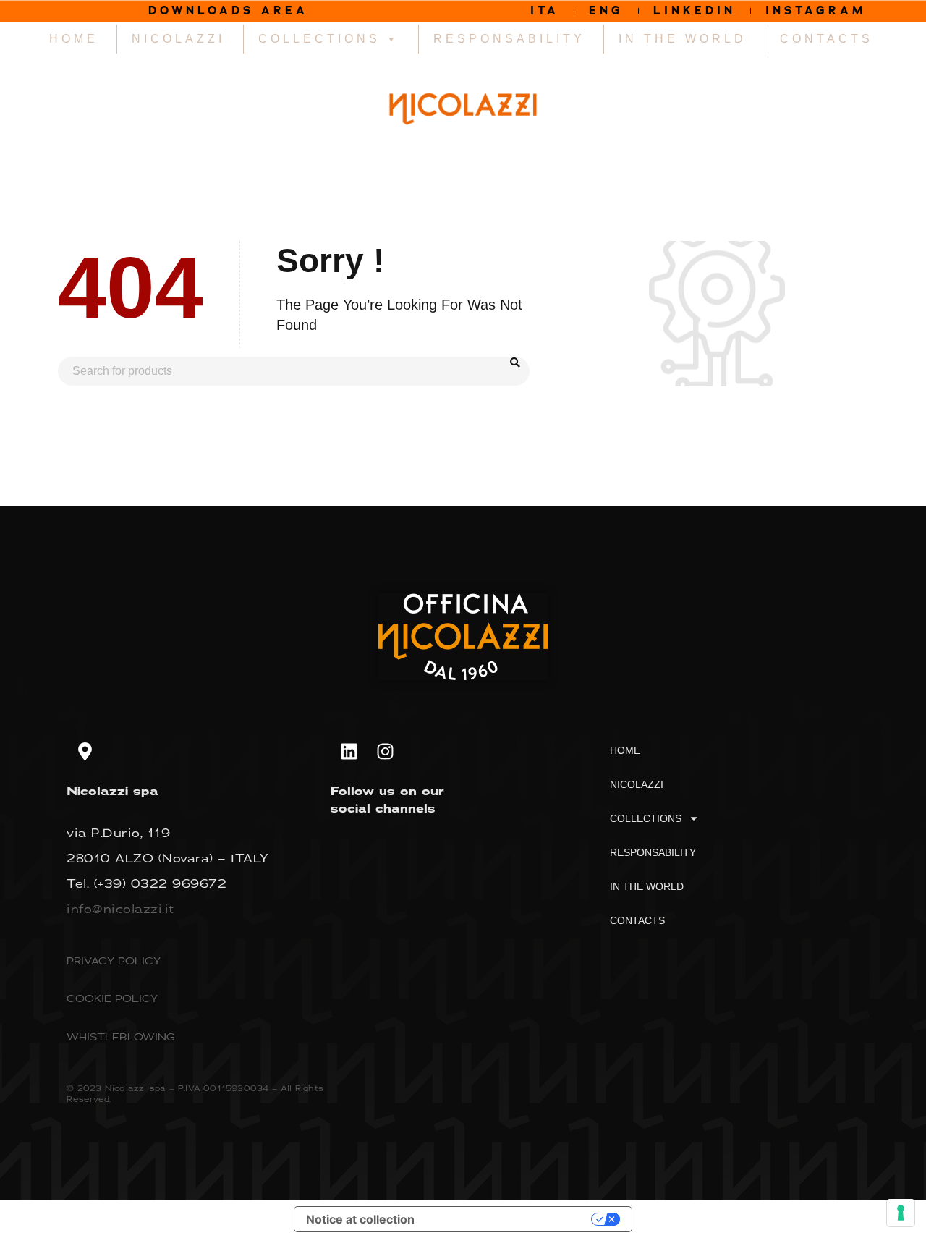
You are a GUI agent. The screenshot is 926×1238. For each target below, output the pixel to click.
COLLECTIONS (319, 39)
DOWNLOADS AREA (228, 10)
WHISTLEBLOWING (121, 1036)
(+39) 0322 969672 (160, 883)
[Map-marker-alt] (85, 752)
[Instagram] (385, 752)
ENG (606, 10)
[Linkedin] (349, 752)
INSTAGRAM (816, 10)
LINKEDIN (694, 10)
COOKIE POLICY (112, 998)
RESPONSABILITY (509, 39)
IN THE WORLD (683, 39)
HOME (73, 39)
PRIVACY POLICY (114, 960)
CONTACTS (826, 39)
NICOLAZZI (178, 39)
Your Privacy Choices (510, 1219)
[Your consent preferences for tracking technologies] (900, 1212)
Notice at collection (360, 1219)
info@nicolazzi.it (120, 909)
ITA (544, 10)
